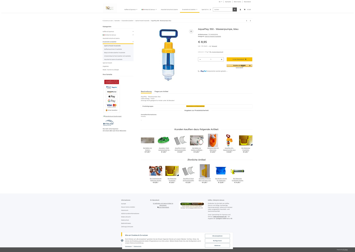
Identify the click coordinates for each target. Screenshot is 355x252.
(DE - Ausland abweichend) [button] (216, 52)
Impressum (128, 246)
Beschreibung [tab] (146, 91)
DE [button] (219, 2)
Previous (143, 144)
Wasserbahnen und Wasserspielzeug (195, 106)
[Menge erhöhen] (222, 59)
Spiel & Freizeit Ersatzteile (213, 36)
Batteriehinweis (126, 223)
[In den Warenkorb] (142, 27)
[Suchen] (235, 9)
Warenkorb (247, 2)
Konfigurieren (217, 240)
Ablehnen (217, 245)
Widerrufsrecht (126, 217)
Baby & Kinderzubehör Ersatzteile (114, 52)
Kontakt (123, 204)
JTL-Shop (345, 249)
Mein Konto (237, 2)
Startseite (228, 2)
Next (249, 144)
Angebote (106, 66)
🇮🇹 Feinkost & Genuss (109, 35)
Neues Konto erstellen (128, 207)
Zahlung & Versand (127, 226)
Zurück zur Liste (108, 20)
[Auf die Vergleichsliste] (191, 31)
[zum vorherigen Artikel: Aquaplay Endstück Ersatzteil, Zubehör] (246, 21)
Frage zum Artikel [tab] (161, 91)
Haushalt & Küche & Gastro (111, 38)
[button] (240, 9)
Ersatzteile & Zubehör (109, 42)
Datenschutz (137, 246)
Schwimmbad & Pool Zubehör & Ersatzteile (117, 56)
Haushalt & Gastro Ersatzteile (113, 59)
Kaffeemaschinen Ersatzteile (113, 49)
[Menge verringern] (200, 59)
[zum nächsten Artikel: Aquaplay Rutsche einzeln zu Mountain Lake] (250, 21)
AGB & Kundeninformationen (130, 213)
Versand (214, 46)
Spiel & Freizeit (107, 63)
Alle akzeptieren (217, 236)
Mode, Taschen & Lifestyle (111, 70)
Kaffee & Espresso (108, 31)
